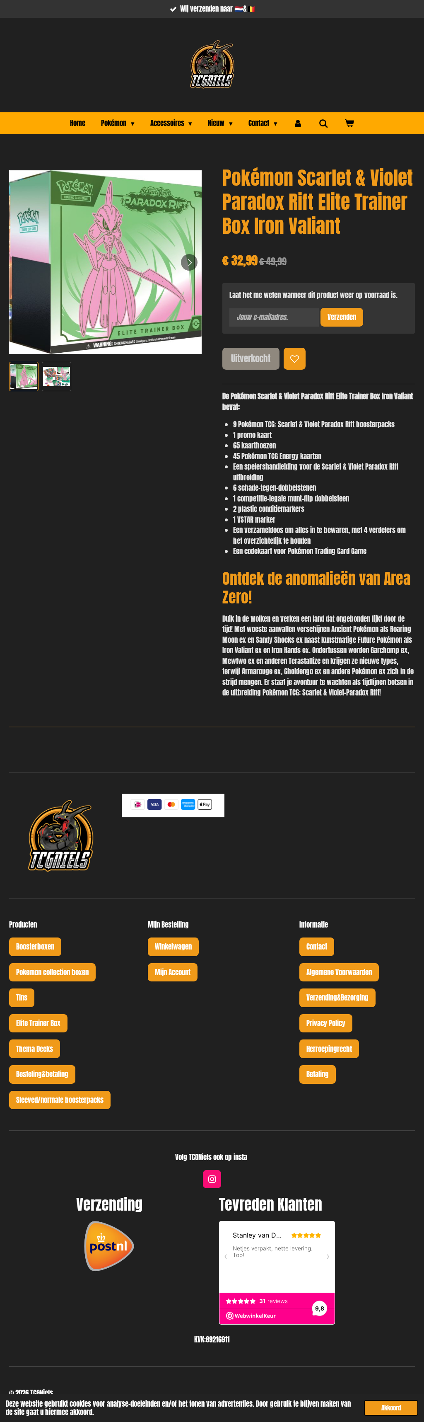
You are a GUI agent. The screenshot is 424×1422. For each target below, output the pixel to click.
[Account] (298, 123)
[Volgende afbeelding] (189, 262)
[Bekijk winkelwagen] (349, 123)
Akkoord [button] (391, 1407)
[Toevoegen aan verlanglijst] (295, 359)
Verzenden (342, 317)
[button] (24, 376)
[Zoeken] (324, 123)
